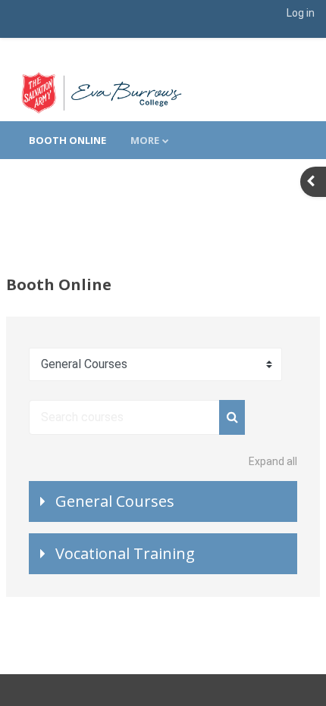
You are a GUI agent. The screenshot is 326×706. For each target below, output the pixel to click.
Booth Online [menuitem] (67, 140)
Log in (301, 13)
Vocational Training (125, 553)
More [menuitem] (144, 140)
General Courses (114, 501)
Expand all (273, 461)
